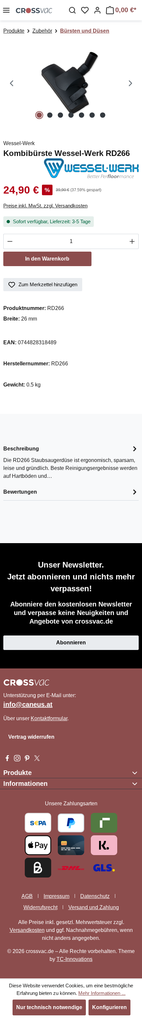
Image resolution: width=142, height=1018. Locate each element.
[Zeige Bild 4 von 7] (71, 115)
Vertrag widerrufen (31, 737)
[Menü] (6, 10)
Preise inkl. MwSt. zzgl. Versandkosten (45, 205)
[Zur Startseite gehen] (34, 10)
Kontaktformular (49, 718)
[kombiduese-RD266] (71, 84)
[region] (71, 84)
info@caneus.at (28, 704)
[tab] (71, 461)
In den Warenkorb (47, 259)
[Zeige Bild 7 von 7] (102, 115)
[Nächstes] (130, 84)
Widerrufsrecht (40, 907)
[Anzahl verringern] (9, 241)
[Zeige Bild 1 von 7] (39, 115)
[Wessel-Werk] (91, 167)
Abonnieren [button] (71, 642)
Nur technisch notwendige (49, 1007)
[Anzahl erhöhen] (132, 241)
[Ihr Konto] (97, 10)
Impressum (56, 896)
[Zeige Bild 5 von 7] (81, 115)
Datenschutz (95, 896)
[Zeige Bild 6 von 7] (92, 115)
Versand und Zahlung (93, 907)
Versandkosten (27, 930)
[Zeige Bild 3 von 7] (60, 115)
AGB (27, 896)
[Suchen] (72, 10)
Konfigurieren (109, 1007)
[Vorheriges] (12, 84)
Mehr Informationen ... (101, 993)
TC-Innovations (74, 959)
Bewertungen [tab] (20, 492)
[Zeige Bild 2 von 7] (50, 115)
